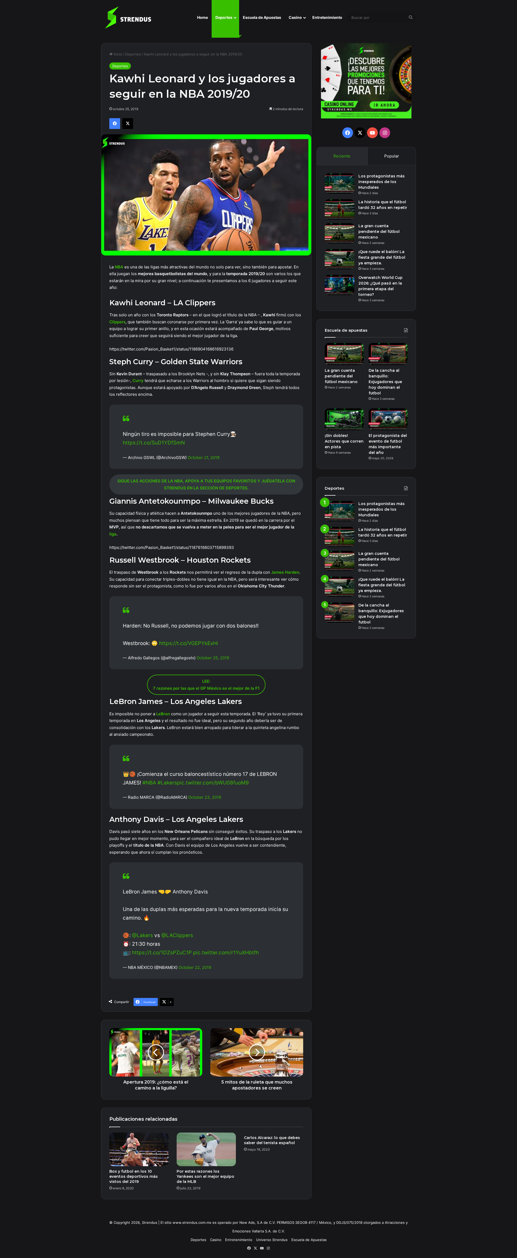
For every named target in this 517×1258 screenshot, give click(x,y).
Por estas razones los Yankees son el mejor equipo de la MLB (205, 1176)
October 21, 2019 (203, 457)
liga (112, 534)
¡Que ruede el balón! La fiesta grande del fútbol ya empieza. (381, 257)
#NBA (149, 783)
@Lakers (142, 935)
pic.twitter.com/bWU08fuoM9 (213, 783)
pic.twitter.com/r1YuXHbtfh (226, 952)
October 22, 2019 (195, 967)
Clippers (117, 321)
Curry (138, 380)
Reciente (341, 156)
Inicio (117, 54)
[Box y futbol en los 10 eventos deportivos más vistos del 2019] (139, 1149)
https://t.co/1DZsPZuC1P (162, 952)
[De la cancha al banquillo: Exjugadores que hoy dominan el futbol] (388, 354)
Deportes (223, 17)
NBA (119, 266)
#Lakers (167, 783)
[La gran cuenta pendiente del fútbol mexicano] (339, 233)
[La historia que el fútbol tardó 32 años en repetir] (339, 209)
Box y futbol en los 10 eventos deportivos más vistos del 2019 (133, 1176)
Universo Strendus (272, 1240)
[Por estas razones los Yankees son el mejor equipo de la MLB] (206, 1149)
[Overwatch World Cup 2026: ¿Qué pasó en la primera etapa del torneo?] (339, 285)
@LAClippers (177, 935)
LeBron (163, 713)
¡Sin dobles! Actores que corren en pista (344, 441)
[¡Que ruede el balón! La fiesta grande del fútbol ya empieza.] (339, 259)
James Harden (285, 572)
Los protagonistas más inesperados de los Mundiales (381, 182)
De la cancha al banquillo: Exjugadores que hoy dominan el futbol (385, 381)
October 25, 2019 (213, 657)
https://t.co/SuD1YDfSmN (154, 443)
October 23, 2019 (204, 797)
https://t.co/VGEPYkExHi (188, 643)
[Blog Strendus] (128, 17)
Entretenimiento (327, 17)
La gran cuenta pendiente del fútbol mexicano (379, 231)
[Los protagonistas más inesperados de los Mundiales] (339, 183)
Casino (295, 17)
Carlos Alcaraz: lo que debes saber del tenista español (272, 1140)
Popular (391, 156)
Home (202, 17)
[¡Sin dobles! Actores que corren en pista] (344, 419)
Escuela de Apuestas (262, 17)
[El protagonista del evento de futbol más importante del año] (388, 419)
